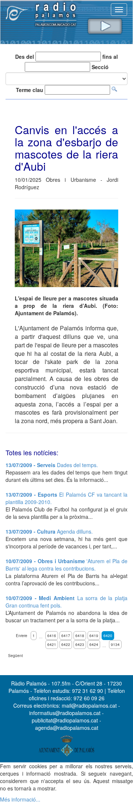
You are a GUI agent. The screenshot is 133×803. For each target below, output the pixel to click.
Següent (15, 655)
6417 (65, 635)
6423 (79, 644)
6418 (79, 635)
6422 (65, 644)
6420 (107, 635)
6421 (51, 644)
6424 (93, 644)
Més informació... (20, 799)
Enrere (21, 635)
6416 (51, 635)
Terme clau (29, 89)
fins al (110, 56)
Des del (24, 56)
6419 (93, 635)
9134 (115, 644)
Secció (100, 67)
